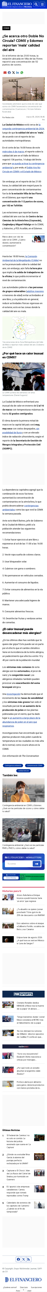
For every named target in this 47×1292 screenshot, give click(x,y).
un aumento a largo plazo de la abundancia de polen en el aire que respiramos (21, 722)
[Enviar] (37, 864)
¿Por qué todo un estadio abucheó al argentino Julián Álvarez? (28, 1071)
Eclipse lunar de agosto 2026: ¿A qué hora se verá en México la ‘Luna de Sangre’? (30, 941)
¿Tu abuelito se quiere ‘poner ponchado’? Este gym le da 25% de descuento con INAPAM (30, 912)
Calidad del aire (23, 771)
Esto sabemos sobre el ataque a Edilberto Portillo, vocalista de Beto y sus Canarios (30, 927)
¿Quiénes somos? (10, 1288)
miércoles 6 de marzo (13, 151)
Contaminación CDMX (34, 765)
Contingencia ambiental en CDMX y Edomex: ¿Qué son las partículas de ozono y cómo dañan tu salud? (23, 809)
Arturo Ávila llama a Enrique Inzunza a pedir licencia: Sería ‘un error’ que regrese (29, 898)
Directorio (24, 1288)
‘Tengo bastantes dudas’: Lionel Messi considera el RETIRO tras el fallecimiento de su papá (30, 1020)
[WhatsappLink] (23, 877)
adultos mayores (35, 291)
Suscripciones (36, 1288)
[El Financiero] (17, 4)
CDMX (6, 28)
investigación (13, 694)
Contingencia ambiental (13, 765)
